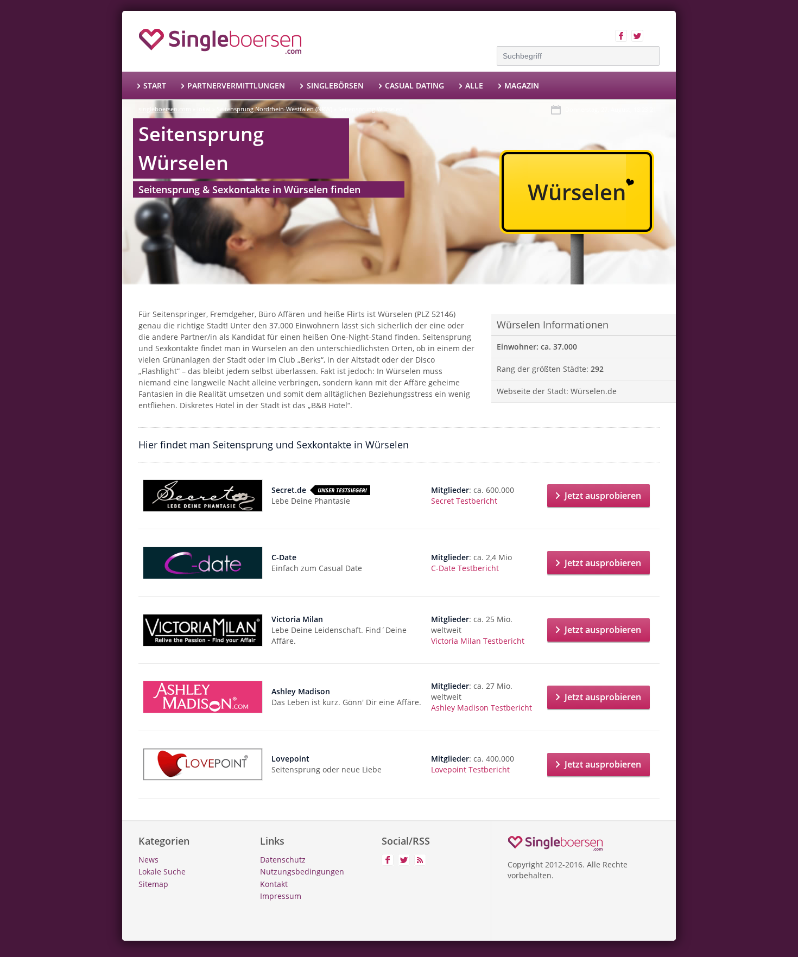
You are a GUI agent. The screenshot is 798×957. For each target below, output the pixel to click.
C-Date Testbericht (465, 568)
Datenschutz (283, 859)
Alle (474, 85)
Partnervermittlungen (236, 85)
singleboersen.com (164, 109)
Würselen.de (594, 391)
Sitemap (153, 884)
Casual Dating (414, 85)
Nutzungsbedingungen (302, 871)
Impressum (280, 896)
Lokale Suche (162, 871)
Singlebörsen (335, 85)
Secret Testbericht (464, 501)
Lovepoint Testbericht (470, 769)
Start (154, 85)
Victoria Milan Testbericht (477, 641)
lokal (204, 109)
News (148, 859)
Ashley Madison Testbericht (481, 707)
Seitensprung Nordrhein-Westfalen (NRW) (274, 109)
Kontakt (274, 884)
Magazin (521, 85)
